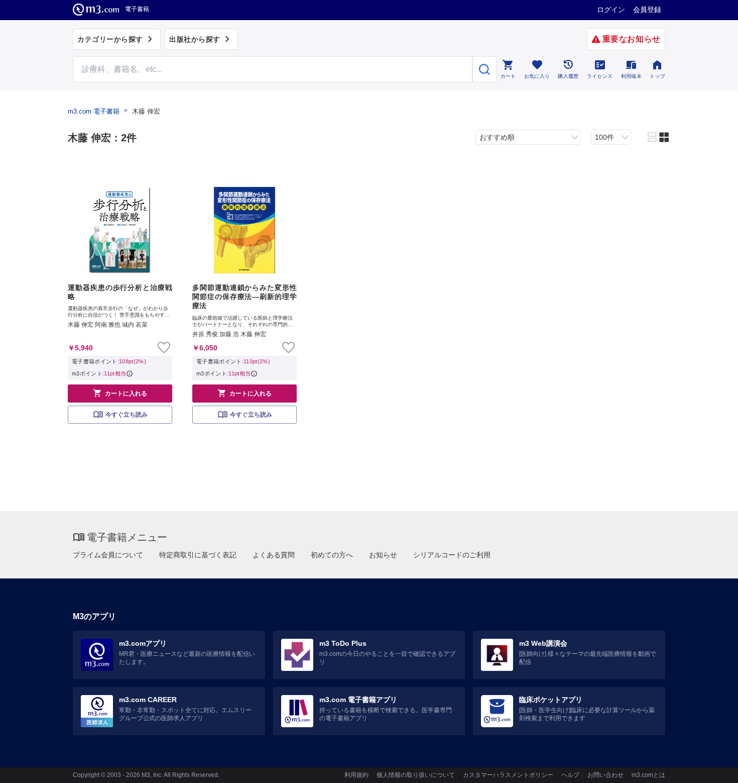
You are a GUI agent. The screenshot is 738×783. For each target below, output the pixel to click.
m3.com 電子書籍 (93, 111)
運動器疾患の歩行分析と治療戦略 (120, 292)
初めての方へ (332, 554)
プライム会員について (108, 554)
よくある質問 (274, 554)
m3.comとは (648, 774)
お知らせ (383, 554)
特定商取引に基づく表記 (197, 554)
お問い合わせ (605, 774)
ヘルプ (570, 774)
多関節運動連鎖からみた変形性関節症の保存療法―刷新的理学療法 (244, 296)
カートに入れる (120, 393)
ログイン (611, 10)
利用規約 (356, 774)
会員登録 (647, 10)
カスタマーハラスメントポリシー (508, 774)
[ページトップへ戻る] (709, 766)
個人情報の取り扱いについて (416, 774)
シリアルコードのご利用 (451, 554)
